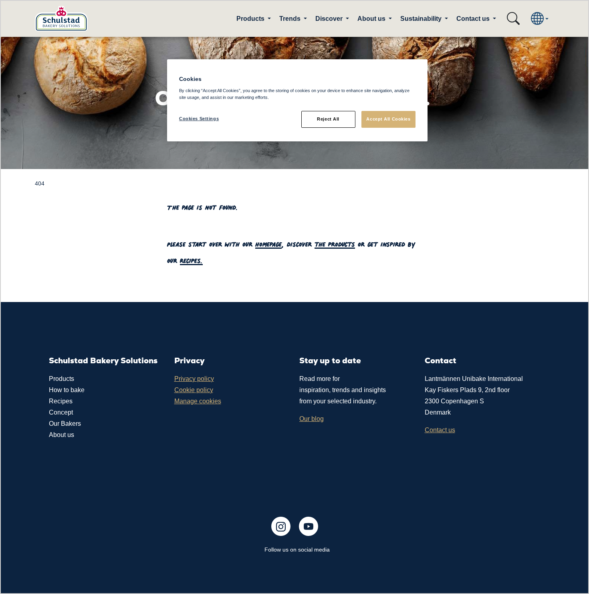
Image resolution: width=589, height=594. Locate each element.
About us (61, 434)
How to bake (67, 390)
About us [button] (372, 18)
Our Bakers (65, 423)
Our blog (311, 418)
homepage (268, 243)
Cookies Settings (199, 118)
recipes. (191, 259)
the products (335, 243)
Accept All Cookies (388, 119)
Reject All (328, 119)
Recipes (61, 401)
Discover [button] (329, 18)
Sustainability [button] (421, 18)
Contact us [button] (473, 18)
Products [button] (251, 18)
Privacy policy (194, 378)
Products (61, 378)
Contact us (440, 430)
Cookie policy (193, 390)
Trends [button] (290, 18)
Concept (61, 412)
